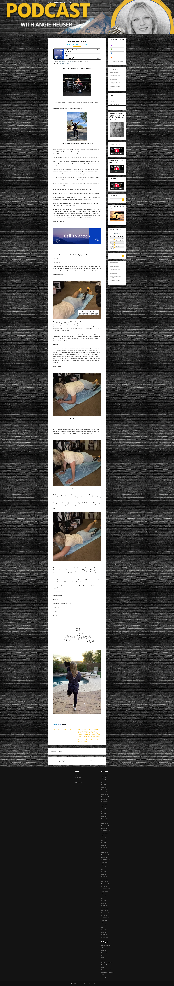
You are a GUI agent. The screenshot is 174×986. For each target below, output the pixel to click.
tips (98, 740)
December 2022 (105, 881)
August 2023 (104, 862)
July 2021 (103, 922)
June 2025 (103, 809)
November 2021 (105, 913)
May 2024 (103, 840)
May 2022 (103, 898)
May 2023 (103, 869)
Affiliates (112, 101)
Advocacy (103, 948)
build (86, 731)
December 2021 (105, 910)
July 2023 (103, 864)
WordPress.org (78, 782)
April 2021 (103, 930)
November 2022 (105, 884)
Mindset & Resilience (106, 962)
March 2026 (104, 787)
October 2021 (104, 915)
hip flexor (84, 736)
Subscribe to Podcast (114, 104)
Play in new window (63, 61)
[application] (117, 151)
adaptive (84, 729)
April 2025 (103, 813)
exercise (86, 734)
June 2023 (103, 867)
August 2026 (104, 775)
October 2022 (104, 886)
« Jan (111, 248)
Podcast (59, 729)
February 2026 (104, 789)
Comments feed (79, 780)
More (71, 63)
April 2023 (103, 872)
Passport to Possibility (115, 75)
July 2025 (103, 806)
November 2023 (105, 855)
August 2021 (104, 920)
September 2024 (105, 830)
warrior (80, 741)
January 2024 (104, 850)
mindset (98, 736)
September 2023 (105, 859)
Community (104, 953)
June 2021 (103, 925)
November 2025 (105, 797)
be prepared (81, 731)
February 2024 (104, 847)
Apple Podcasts (62, 63)
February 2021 (104, 934)
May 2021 (103, 927)
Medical (103, 960)
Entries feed (78, 777)
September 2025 (105, 801)
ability (79, 729)
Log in (76, 775)
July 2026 (103, 777)
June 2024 (103, 838)
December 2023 (105, 852)
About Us (112, 98)
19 (114, 244)
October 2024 (104, 828)
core (90, 733)
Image (54, 729)
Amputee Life (104, 950)
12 (114, 242)
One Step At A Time (91, 761)
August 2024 (104, 833)
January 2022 (104, 908)
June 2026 (103, 780)
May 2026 (103, 782)
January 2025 (104, 821)
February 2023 (104, 876)
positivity (95, 738)
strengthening (81, 740)
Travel (102, 974)
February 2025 (104, 818)
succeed (88, 740)
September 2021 (105, 917)
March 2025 (104, 816)
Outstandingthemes (100, 983)
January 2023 (104, 879)
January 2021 (104, 937)
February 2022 (104, 905)
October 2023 (104, 857)
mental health (91, 736)
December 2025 (105, 794)
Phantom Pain (104, 965)
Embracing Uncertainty (115, 72)
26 (114, 246)
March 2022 (104, 903)
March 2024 (104, 845)
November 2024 (105, 826)
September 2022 (105, 888)
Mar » (114, 248)
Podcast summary (66, 729)
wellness (85, 741)
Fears (102, 955)
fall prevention (92, 734)
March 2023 (104, 874)
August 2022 (104, 891)
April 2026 (103, 784)
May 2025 (103, 811)
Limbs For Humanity (63, 761)
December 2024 (105, 823)
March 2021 (104, 932)
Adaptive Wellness (105, 945)
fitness (98, 734)
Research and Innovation (107, 972)
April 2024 (103, 842)
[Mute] (121, 153)
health (79, 736)
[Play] (111, 153)
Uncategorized (105, 977)
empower (80, 734)
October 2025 (104, 799)
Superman (93, 740)
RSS (68, 63)
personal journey (82, 738)
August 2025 (104, 804)
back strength (91, 729)
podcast (90, 738)
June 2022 (103, 896)
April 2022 (103, 901)
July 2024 (103, 835)
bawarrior (72, 44)
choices (86, 733)
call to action (92, 731)
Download (71, 61)
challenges (81, 733)
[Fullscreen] (122, 153)
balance (97, 729)
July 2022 (103, 893)
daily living (95, 733)
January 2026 (104, 792)
